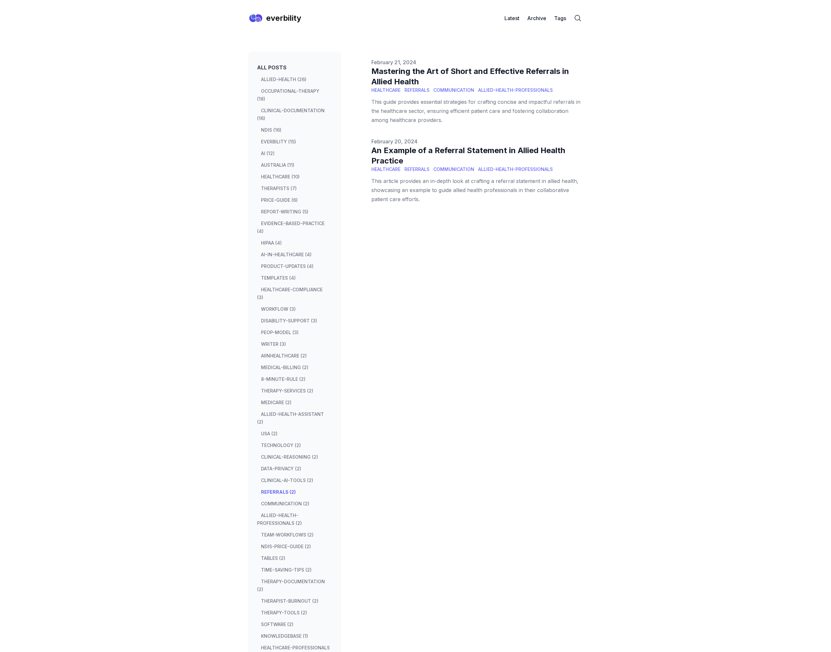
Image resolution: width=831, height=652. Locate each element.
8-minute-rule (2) (283, 379)
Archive (536, 18)
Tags (560, 18)
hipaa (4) (271, 243)
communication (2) (285, 503)
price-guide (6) (279, 200)
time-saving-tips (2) (286, 570)
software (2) (277, 624)
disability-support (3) (289, 320)
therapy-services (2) (287, 390)
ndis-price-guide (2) (286, 546)
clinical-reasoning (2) (289, 457)
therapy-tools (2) (284, 612)
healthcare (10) (280, 176)
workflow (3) (278, 309)
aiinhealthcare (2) (284, 355)
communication (453, 90)
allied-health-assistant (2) (290, 418)
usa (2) (269, 433)
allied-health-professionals (515, 90)
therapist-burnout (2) (289, 601)
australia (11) (277, 165)
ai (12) (268, 153)
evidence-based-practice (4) (291, 227)
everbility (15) (278, 141)
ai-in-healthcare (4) (286, 254)
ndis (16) (271, 130)
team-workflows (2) (287, 534)
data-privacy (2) (281, 468)
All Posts (272, 67)
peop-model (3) (280, 332)
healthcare (386, 90)
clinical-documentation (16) (291, 114)
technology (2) (281, 445)
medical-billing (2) (284, 367)
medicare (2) (276, 402)
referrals (416, 90)
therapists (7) (279, 188)
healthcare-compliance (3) (290, 293)
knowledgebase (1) (284, 636)
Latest (511, 18)
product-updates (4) (287, 266)
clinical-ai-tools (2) (287, 480)
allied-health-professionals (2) (279, 519)
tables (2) (273, 558)
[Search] (578, 18)
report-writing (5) (284, 211)
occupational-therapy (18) (288, 95)
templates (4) (278, 278)
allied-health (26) (283, 79)
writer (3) (273, 344)
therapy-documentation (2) (291, 585)
